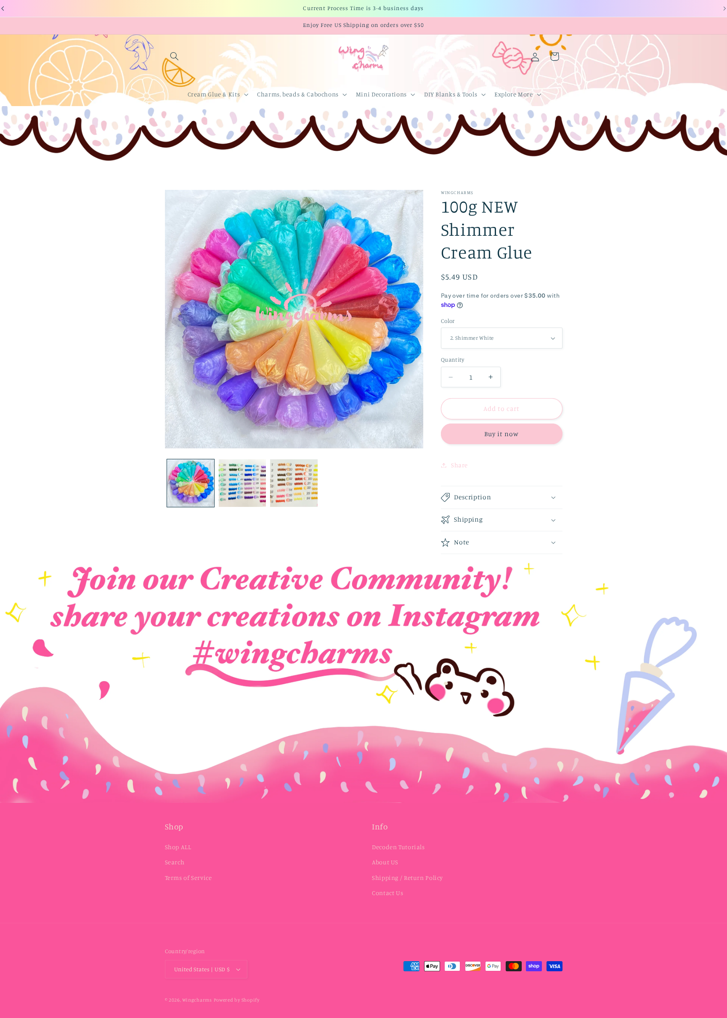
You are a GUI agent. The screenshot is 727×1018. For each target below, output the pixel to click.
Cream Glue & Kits (214, 94)
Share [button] (459, 465)
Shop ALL (178, 846)
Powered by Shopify (237, 1000)
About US (385, 862)
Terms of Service (188, 877)
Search (175, 862)
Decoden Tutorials (398, 846)
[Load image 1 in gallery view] (190, 482)
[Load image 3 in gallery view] (293, 482)
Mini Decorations (381, 94)
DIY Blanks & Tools (450, 94)
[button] (174, 56)
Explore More (513, 94)
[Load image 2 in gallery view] (242, 482)
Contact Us (387, 892)
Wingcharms (197, 1000)
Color (448, 320)
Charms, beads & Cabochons (298, 94)
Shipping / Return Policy (407, 877)
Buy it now (501, 434)
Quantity (452, 360)
